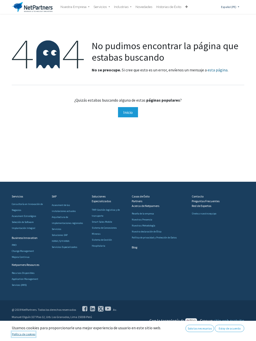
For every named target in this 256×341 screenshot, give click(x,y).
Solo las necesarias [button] (200, 328)
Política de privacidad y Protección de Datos (154, 237)
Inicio (128, 112)
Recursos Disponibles (23, 273)
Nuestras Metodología (143, 225)
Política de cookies (23, 334)
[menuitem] (75, 6)
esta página (218, 69)
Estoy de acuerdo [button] (229, 328)
